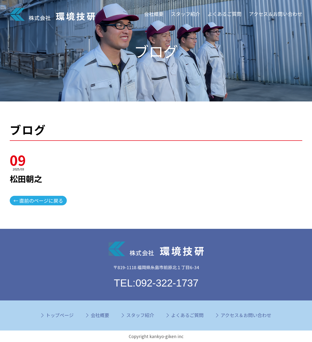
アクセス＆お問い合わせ (275, 13)
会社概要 (154, 13)
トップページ (60, 315)
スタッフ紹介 (185, 13)
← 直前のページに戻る (38, 200)
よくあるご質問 (224, 13)
